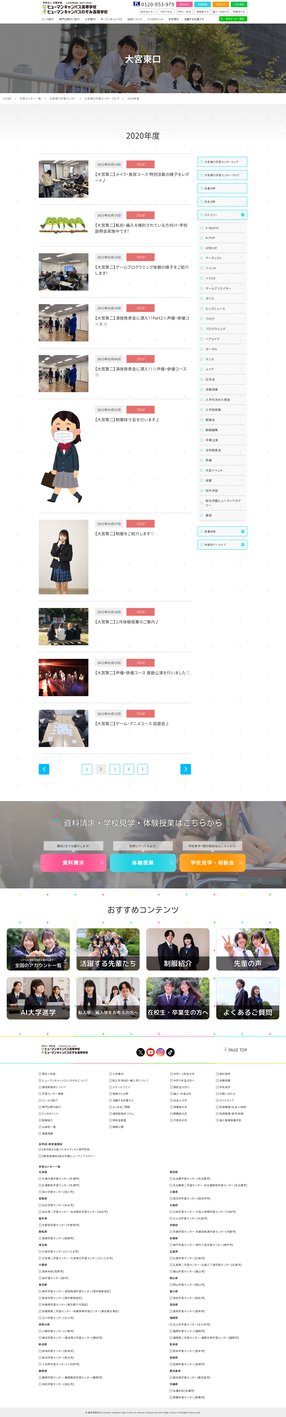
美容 (209, 515)
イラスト (211, 278)
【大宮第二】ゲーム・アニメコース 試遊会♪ (132, 723)
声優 (209, 460)
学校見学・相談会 (212, 862)
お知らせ (211, 248)
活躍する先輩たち (194, 19)
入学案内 (90, 19)
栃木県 (43, 1218)
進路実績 (47, 1133)
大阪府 (174, 1205)
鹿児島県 (175, 1371)
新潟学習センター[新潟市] (58, 1351)
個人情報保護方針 (230, 1120)
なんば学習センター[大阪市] (190, 1218)
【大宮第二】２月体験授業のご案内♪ (127, 622)
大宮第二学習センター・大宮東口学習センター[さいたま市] (77, 1258)
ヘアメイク (213, 339)
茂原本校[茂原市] (53, 1271)
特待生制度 (119, 1120)
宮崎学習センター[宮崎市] (189, 1364)
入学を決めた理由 (218, 399)
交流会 (210, 379)
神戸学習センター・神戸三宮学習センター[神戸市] (203, 1245)
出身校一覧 (49, 1127)
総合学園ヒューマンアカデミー (223, 502)
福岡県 (174, 1318)
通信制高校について (54, 1087)
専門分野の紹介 (51, 1107)
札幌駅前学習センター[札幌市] (61, 1185)
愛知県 (174, 1172)
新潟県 (43, 1344)
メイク (210, 369)
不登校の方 (180, 1120)
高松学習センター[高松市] (189, 1298)
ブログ (210, 318)
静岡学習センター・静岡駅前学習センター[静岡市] (72, 1377)
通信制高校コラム (123, 1114)
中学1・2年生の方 (184, 1074)
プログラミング (215, 329)
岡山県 (174, 1278)
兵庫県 (174, 1238)
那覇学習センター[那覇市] (189, 1397)
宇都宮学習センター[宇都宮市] (61, 1225)
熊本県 (174, 1344)
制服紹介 (47, 1120)
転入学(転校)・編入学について (131, 1080)
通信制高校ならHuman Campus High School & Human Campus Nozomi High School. (132, 1412)
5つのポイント (155, 19)
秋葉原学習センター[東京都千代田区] (65, 1304)
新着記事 (210, 531)
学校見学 (221, 4)
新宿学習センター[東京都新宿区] (62, 1298)
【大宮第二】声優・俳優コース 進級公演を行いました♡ (142, 672)
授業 (209, 480)
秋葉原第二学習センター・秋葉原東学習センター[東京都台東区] (80, 1311)
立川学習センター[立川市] (58, 1318)
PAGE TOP (238, 1050)
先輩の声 (210, 188)
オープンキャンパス (111, 19)
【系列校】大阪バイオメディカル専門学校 (66, 1149)
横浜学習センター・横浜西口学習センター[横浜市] (72, 1338)
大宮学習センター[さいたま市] (60, 1251)
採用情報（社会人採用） (233, 1107)
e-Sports (212, 227)
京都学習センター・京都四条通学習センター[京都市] (204, 1232)
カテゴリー (211, 215)
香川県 (174, 1291)
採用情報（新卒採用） (231, 1114)
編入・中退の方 (221, 11)
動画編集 (212, 430)
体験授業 (202, 4)
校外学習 (212, 490)
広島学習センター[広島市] (189, 1258)
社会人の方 (180, 1100)
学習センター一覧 (30, 98)
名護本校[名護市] (184, 1391)
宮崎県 (174, 1357)
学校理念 (173, 19)
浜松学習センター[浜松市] (58, 1384)
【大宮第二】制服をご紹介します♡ (125, 533)
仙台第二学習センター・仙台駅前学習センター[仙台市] (75, 1212)
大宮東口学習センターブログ (102, 98)
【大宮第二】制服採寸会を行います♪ (127, 419)
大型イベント (214, 470)
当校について (135, 19)
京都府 (174, 1225)
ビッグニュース (215, 308)
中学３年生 (166, 11)
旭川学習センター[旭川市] (58, 1192)
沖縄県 (174, 1384)
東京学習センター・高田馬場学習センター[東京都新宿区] (76, 1291)
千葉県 (43, 1265)
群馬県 (43, 1232)
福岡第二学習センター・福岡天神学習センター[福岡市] (206, 1338)
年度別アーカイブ (215, 545)
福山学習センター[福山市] (189, 1271)
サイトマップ (226, 1100)
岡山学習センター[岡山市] (189, 1285)
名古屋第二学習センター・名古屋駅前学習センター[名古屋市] (210, 1185)
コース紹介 (47, 19)
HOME (7, 98)
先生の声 (210, 202)
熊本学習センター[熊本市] (189, 1351)
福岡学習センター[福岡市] (189, 1331)
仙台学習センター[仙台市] (58, 1205)
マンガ (210, 359)
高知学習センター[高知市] (189, 1311)
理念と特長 (49, 1074)
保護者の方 (203, 11)
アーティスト (214, 258)
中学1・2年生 (184, 11)
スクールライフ (121, 1087)
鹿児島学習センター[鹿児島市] (192, 1377)
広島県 (174, 1251)
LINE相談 (239, 4)
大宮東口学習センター (62, 98)
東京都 (43, 1285)
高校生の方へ (148, 11)
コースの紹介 (50, 1100)
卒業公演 (212, 440)
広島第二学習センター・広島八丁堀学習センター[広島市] (207, 1265)
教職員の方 (239, 11)
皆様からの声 (121, 1094)
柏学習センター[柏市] (55, 1278)
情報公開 (118, 1127)
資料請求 (184, 4)
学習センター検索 (234, 18)
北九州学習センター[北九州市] (192, 1324)
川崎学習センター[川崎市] (58, 1331)
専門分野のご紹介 (69, 19)
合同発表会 (213, 450)
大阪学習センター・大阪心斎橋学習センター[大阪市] (204, 1212)
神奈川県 (44, 1324)
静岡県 (43, 1371)
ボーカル (211, 349)
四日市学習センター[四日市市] (192, 1198)
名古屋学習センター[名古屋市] (192, 1178)
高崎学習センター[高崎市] (58, 1238)
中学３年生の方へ (184, 1080)
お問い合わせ (227, 1094)
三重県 (174, 1192)
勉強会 (210, 420)
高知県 (174, 1304)
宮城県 (43, 1198)
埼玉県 (43, 1245)
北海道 (43, 1172)
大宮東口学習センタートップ (221, 162)
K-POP (210, 238)
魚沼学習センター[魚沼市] (58, 1357)
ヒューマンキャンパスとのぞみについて (65, 1080)
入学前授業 (213, 409)
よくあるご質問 (121, 1107)
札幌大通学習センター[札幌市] (61, 1178)
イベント (211, 268)
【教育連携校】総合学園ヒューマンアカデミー (68, 1156)
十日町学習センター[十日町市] (61, 1364)
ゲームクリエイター (218, 288)
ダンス (210, 298)
